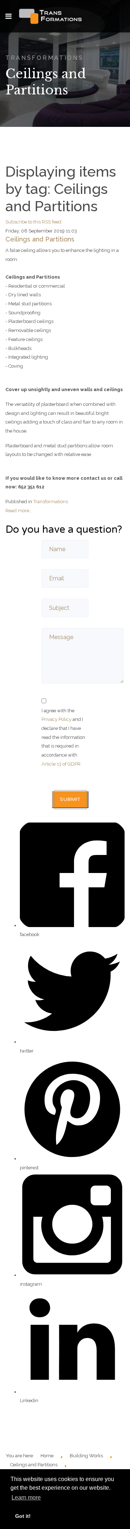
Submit (70, 799)
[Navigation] (8, 16)
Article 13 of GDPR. (62, 764)
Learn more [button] (26, 1497)
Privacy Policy (57, 719)
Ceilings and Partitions (39, 239)
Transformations (50, 501)
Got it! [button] (23, 1516)
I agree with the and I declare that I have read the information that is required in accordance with (63, 737)
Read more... (18, 510)
